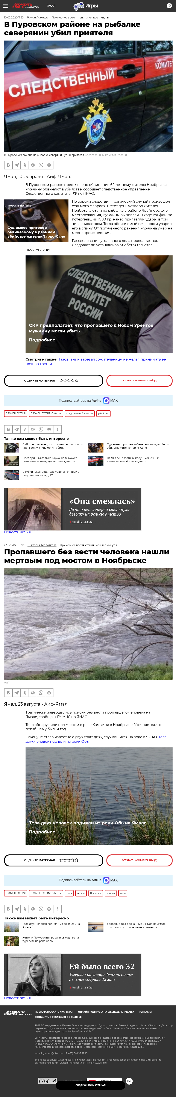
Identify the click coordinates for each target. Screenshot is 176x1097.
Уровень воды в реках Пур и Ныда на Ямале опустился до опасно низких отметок (136, 925)
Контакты (145, 1012)
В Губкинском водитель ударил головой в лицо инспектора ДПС (51, 473)
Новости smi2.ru (18, 532)
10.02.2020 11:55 (14, 17)
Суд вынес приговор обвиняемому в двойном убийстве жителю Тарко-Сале (137, 446)
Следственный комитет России (106, 155)
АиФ (7, 682)
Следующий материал (91, 1085)
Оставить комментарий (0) (139, 380)
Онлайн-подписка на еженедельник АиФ (106, 1012)
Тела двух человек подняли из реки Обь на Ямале (88, 822)
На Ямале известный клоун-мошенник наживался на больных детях (133, 459)
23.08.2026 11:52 (14, 545)
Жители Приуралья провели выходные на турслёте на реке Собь (51, 939)
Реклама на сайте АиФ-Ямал (54, 1012)
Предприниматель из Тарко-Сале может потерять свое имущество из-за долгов (50, 459)
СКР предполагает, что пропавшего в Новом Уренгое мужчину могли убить (91, 328)
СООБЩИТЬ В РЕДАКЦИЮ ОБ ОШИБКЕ (58, 1017)
